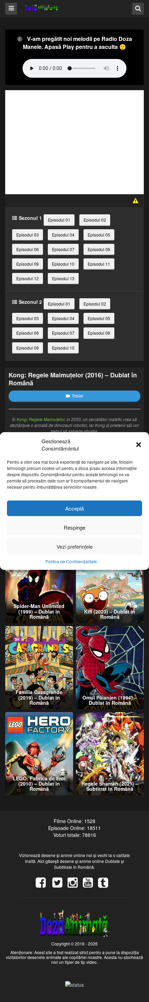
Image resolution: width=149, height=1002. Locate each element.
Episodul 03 (27, 235)
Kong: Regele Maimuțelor (40, 419)
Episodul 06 (27, 249)
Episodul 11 (99, 264)
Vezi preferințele (74, 546)
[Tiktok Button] (105, 884)
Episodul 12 (27, 278)
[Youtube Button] (90, 884)
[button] (138, 444)
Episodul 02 (95, 220)
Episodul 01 (59, 220)
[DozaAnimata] (42, 8)
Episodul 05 (99, 235)
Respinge (74, 527)
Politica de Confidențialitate (71, 561)
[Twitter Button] (60, 884)
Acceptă (74, 508)
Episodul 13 (63, 278)
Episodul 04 (63, 235)
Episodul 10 (63, 264)
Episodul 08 (99, 249)
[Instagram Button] (75, 884)
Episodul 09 (27, 264)
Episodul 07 (63, 249)
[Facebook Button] (43, 884)
